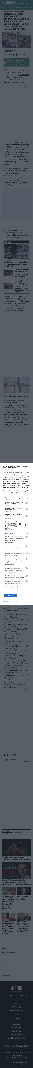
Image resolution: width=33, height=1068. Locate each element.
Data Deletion (6, 601)
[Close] (29, 466)
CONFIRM (10, 595)
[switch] (26, 503)
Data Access (16, 601)
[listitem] (16, 498)
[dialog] (16, 534)
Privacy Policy (26, 601)
